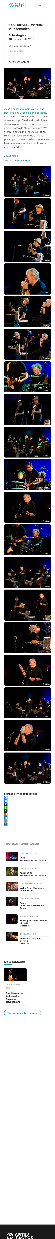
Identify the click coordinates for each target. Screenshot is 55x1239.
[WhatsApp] (27, 807)
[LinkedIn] (27, 817)
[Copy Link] (27, 821)
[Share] (27, 824)
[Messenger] (27, 801)
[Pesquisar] (40, 4)
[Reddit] (27, 814)
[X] (27, 804)
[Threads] (27, 811)
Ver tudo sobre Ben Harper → (22, 1013)
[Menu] (46, 5)
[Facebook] (27, 797)
